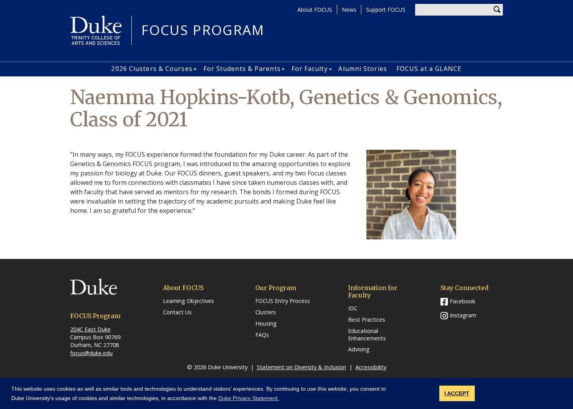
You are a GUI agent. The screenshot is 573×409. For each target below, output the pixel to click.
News (349, 9)
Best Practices (366, 319)
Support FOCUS (385, 9)
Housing (266, 323)
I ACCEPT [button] (456, 393)
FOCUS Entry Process (282, 301)
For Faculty (310, 68)
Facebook (462, 301)
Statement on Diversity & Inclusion (301, 367)
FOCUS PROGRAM (202, 30)
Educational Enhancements (367, 335)
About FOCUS (314, 9)
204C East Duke (90, 329)
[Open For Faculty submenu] (331, 69)
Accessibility (370, 367)
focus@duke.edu (91, 353)
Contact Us (177, 312)
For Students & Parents (242, 68)
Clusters (265, 312)
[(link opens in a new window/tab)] (101, 292)
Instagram (463, 315)
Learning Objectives (188, 301)
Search (497, 10)
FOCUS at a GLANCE (429, 68)
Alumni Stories (362, 68)
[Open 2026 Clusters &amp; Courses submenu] (196, 69)
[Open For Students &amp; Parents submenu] (284, 69)
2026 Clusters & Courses (151, 68)
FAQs (262, 334)
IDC (352, 308)
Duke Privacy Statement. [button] (248, 398)
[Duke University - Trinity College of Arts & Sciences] (96, 29)
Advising (359, 349)
